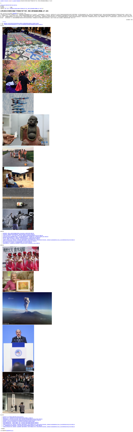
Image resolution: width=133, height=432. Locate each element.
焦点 (16, 5)
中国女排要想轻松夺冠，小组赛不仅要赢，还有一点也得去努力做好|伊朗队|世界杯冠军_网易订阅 (20, 422)
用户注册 (6, 0)
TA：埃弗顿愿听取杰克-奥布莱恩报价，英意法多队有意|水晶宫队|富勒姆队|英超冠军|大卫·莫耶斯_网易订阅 (22, 425)
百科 (10, 5)
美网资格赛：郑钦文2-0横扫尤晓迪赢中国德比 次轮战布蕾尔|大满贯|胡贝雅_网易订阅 (18, 233)
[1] (2, 21)
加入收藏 (14, 0)
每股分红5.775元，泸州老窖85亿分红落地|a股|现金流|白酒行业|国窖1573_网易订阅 (18, 417)
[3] (5, 21)
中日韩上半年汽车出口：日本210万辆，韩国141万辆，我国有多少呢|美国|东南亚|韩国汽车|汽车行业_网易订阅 (23, 235)
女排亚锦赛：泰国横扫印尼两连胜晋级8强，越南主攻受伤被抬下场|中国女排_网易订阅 (18, 234)
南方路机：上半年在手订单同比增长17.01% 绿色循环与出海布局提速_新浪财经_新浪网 (19, 421)
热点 (3, 5)
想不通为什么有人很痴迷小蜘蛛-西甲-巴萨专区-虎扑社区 (13, 416)
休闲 (9, 5)
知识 (14, 5)
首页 (5, 8)
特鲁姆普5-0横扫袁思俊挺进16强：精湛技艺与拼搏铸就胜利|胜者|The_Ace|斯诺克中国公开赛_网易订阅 (21, 237)
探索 (7, 5)
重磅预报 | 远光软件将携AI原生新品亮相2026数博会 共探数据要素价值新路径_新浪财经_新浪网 (21, 23)
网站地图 (18, 0)
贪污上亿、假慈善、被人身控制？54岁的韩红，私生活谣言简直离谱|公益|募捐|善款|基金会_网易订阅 (21, 238)
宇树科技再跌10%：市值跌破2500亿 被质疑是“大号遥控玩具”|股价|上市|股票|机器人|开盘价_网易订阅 (21, 243)
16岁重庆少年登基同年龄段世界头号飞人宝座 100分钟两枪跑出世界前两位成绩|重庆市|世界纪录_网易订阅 (23, 24)
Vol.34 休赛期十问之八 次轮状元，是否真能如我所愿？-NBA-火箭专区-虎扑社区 (17, 242)
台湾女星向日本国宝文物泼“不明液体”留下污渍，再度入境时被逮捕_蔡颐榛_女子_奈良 (26, 8)
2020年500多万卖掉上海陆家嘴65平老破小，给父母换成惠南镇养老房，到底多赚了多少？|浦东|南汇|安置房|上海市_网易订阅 (25, 236)
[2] (4, 21)
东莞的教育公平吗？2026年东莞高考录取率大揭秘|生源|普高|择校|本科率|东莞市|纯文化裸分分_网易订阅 (22, 420)
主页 (1, 5)
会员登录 (2, 0)
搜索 (11, 7)
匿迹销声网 (15, 13)
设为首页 (10, 0)
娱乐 (5, 5)
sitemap (12, 430)
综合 (12, 5)
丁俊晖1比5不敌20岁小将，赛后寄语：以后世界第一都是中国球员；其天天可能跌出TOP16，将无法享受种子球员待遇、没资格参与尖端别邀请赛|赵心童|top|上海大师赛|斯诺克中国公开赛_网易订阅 (39, 239)
